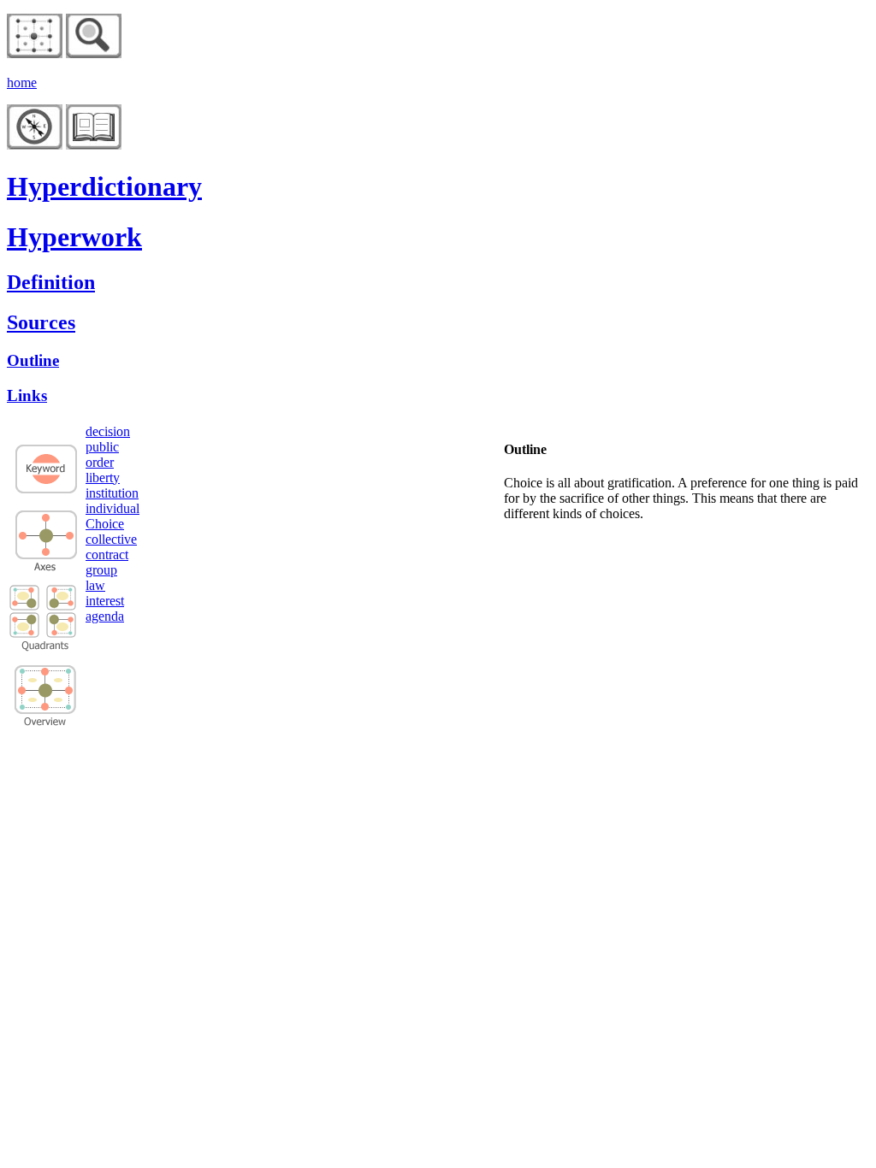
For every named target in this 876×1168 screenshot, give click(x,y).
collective (111, 539)
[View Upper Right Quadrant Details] (61, 606)
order (100, 462)
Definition (51, 282)
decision (108, 431)
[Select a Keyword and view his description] (46, 492)
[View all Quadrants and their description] (46, 723)
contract (107, 554)
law (95, 585)
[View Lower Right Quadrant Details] (61, 633)
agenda (105, 616)
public (102, 446)
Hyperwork (74, 236)
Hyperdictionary (104, 186)
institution (112, 493)
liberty (103, 477)
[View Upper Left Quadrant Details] (24, 598)
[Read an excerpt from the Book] (93, 145)
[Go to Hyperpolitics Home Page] (34, 53)
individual (112, 508)
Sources (41, 322)
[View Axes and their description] (46, 566)
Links (27, 395)
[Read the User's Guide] (34, 145)
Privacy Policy (75, 759)
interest (105, 600)
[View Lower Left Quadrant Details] (24, 624)
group (101, 570)
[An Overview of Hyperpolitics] (93, 53)
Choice (105, 523)
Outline (33, 360)
